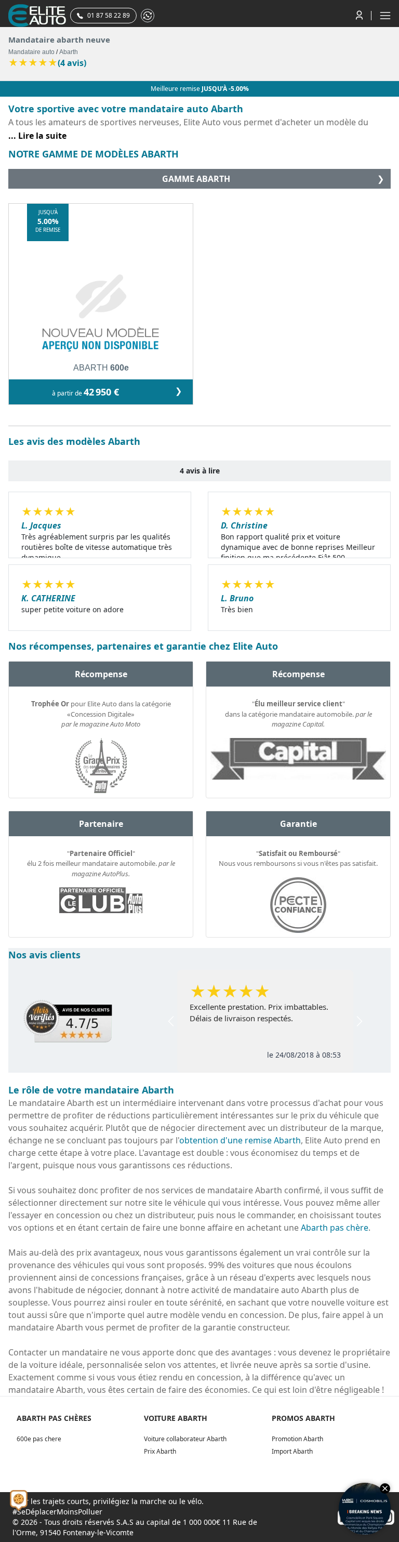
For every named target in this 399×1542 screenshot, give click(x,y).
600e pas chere (39, 1438)
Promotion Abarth (297, 1438)
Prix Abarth (160, 1451)
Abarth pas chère (334, 1227)
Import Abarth (292, 1451)
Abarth (68, 52)
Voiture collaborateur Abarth (185, 1438)
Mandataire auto (31, 52)
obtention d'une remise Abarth (240, 1140)
